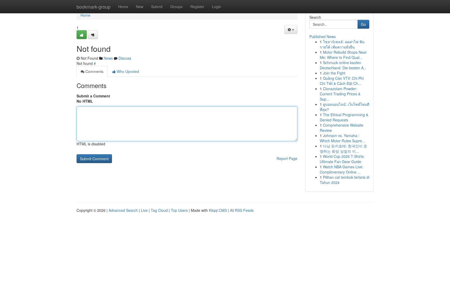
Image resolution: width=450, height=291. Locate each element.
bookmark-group (93, 6)
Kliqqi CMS (218, 210)
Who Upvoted (127, 71)
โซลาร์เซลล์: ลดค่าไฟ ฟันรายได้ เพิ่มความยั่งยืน (342, 44)
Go (363, 24)
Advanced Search (123, 210)
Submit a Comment (93, 95)
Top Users (179, 210)
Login (216, 6)
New (139, 6)
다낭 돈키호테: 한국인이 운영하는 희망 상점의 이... (343, 148)
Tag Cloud (159, 210)
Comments (93, 71)
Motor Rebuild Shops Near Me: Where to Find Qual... (343, 54)
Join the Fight (334, 73)
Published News (322, 36)
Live (144, 210)
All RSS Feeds (242, 210)
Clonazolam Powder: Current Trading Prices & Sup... (340, 94)
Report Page (287, 158)
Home (123, 6)
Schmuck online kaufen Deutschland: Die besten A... (343, 65)
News (108, 58)
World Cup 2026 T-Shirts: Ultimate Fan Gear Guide (342, 159)
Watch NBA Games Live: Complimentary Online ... (341, 169)
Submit (156, 6)
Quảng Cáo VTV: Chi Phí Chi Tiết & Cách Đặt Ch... (342, 81)
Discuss (124, 58)
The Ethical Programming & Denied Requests (344, 117)
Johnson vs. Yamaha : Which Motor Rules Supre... (342, 138)
